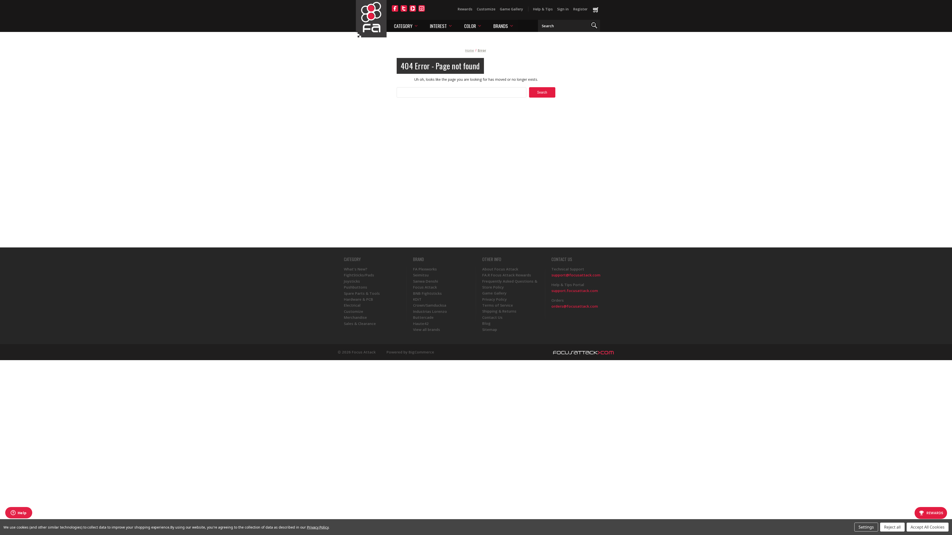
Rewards (465, 9)
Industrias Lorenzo (430, 311)
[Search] (594, 26)
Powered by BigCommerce (410, 352)
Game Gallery (511, 9)
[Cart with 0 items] (598, 10)
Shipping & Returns (499, 311)
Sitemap (489, 329)
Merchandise (355, 317)
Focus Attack (425, 287)
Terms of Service (497, 305)
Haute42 (421, 323)
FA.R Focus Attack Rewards (506, 274)
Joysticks (352, 281)
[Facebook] (395, 11)
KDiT (417, 299)
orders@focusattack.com (574, 306)
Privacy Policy (494, 299)
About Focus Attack (500, 269)
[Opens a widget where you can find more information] (18, 513)
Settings (866, 527)
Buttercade (423, 317)
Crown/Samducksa (429, 305)
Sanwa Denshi (425, 281)
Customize (486, 9)
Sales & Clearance (360, 323)
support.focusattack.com (574, 290)
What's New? (355, 269)
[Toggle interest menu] (450, 25)
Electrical (352, 305)
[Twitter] (404, 11)
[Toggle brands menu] (511, 25)
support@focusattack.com (575, 274)
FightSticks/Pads (359, 274)
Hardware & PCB (358, 299)
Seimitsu (421, 274)
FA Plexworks (425, 269)
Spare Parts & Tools (362, 293)
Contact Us (492, 317)
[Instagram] (421, 11)
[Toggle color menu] (479, 25)
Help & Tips (543, 9)
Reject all (892, 527)
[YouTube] (413, 11)
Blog (486, 323)
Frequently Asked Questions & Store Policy (509, 284)
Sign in (563, 9)
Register (580, 9)
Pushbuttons (355, 287)
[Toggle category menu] (416, 25)
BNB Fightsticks (427, 293)
